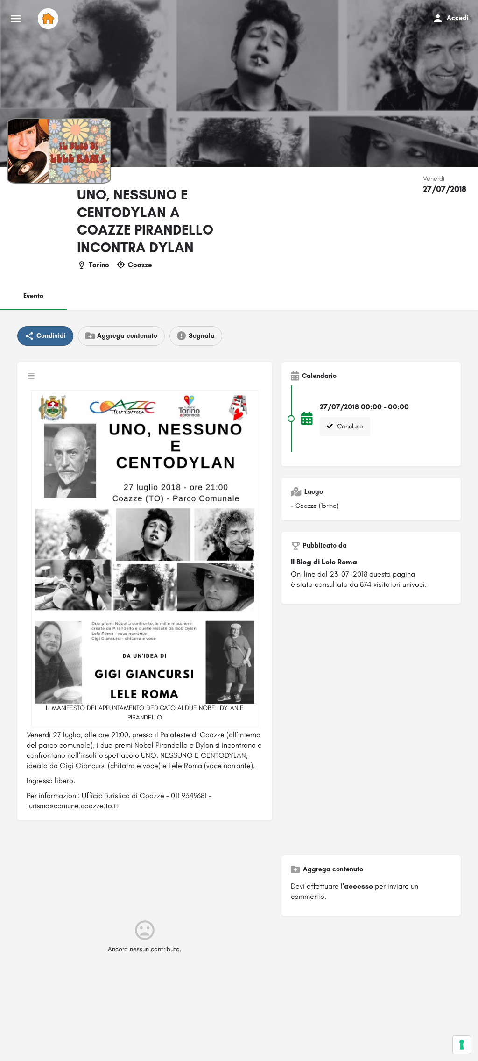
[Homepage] (49, 18)
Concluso (349, 426)
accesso (358, 886)
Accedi (458, 18)
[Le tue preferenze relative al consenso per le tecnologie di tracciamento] (462, 1045)
